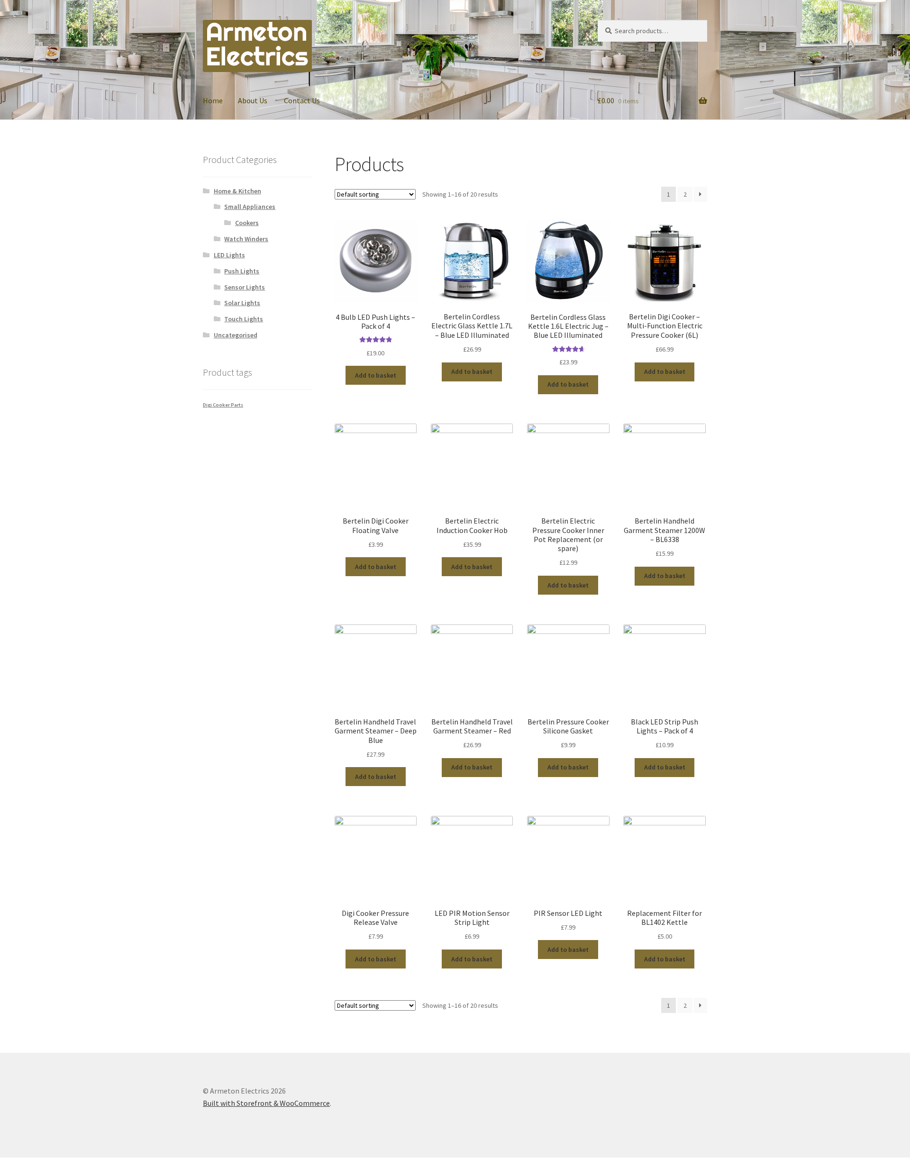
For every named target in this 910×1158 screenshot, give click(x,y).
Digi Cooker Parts (223, 405)
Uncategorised (235, 335)
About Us (252, 100)
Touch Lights (243, 319)
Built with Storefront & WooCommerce (266, 1103)
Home (213, 100)
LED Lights (229, 255)
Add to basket (375, 375)
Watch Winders (246, 239)
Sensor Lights (244, 287)
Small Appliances (249, 206)
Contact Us (302, 100)
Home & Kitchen (237, 191)
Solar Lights (242, 303)
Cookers (247, 222)
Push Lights (241, 271)
